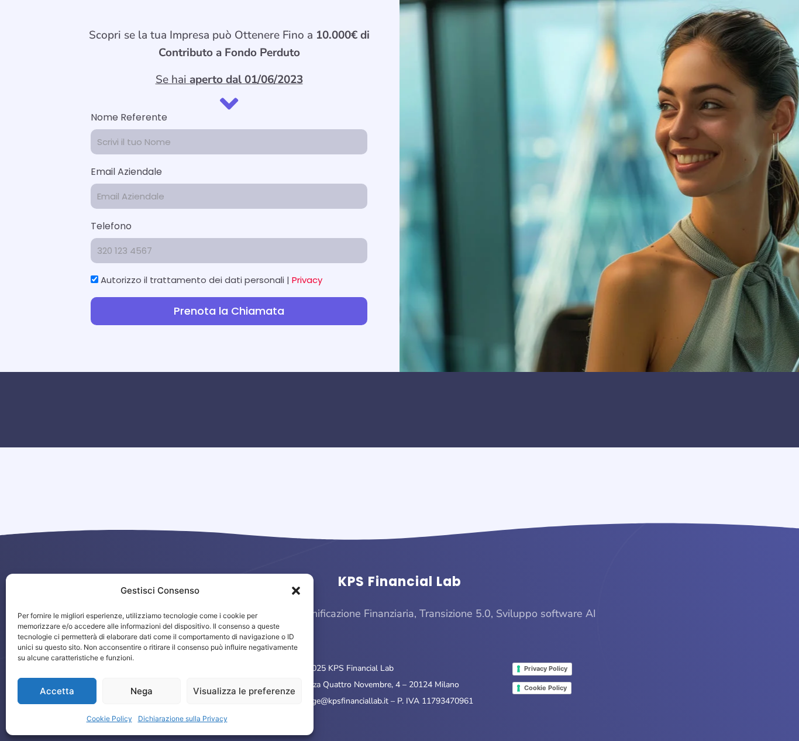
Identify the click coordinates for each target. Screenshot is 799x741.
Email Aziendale (126, 171)
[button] (296, 591)
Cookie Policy (109, 718)
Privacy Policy (545, 668)
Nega (141, 691)
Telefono (111, 226)
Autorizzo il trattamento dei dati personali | (211, 280)
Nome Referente (129, 117)
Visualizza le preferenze (244, 691)
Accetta (57, 691)
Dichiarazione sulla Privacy (183, 718)
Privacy (307, 280)
